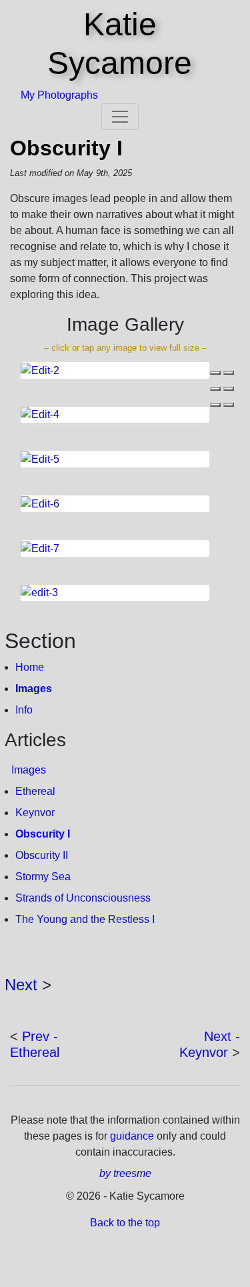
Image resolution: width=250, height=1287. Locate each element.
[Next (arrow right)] (228, 405)
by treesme (125, 1173)
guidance (133, 1136)
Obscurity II (41, 855)
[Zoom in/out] (228, 389)
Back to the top (125, 1222)
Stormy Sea (43, 876)
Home (29, 667)
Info (24, 710)
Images (33, 688)
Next (21, 985)
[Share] (228, 373)
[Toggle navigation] (120, 116)
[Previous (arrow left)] (215, 405)
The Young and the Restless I (85, 919)
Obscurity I (66, 148)
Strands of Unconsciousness (83, 898)
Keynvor (35, 812)
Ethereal (35, 791)
